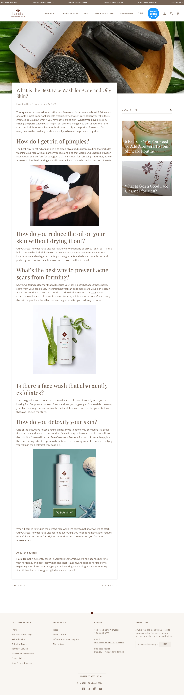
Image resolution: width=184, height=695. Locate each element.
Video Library (59, 634)
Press (55, 629)
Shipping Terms (19, 644)
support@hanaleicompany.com (109, 642)
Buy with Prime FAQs (22, 634)
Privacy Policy (18, 658)
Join (165, 644)
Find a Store (59, 644)
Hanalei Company (88, 683)
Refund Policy (18, 639)
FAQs (14, 629)
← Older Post (19, 585)
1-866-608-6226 (101, 633)
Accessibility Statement (23, 653)
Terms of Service (20, 648)
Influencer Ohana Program (66, 639)
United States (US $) (91, 676)
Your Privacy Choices (22, 663)
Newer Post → (109, 585)
